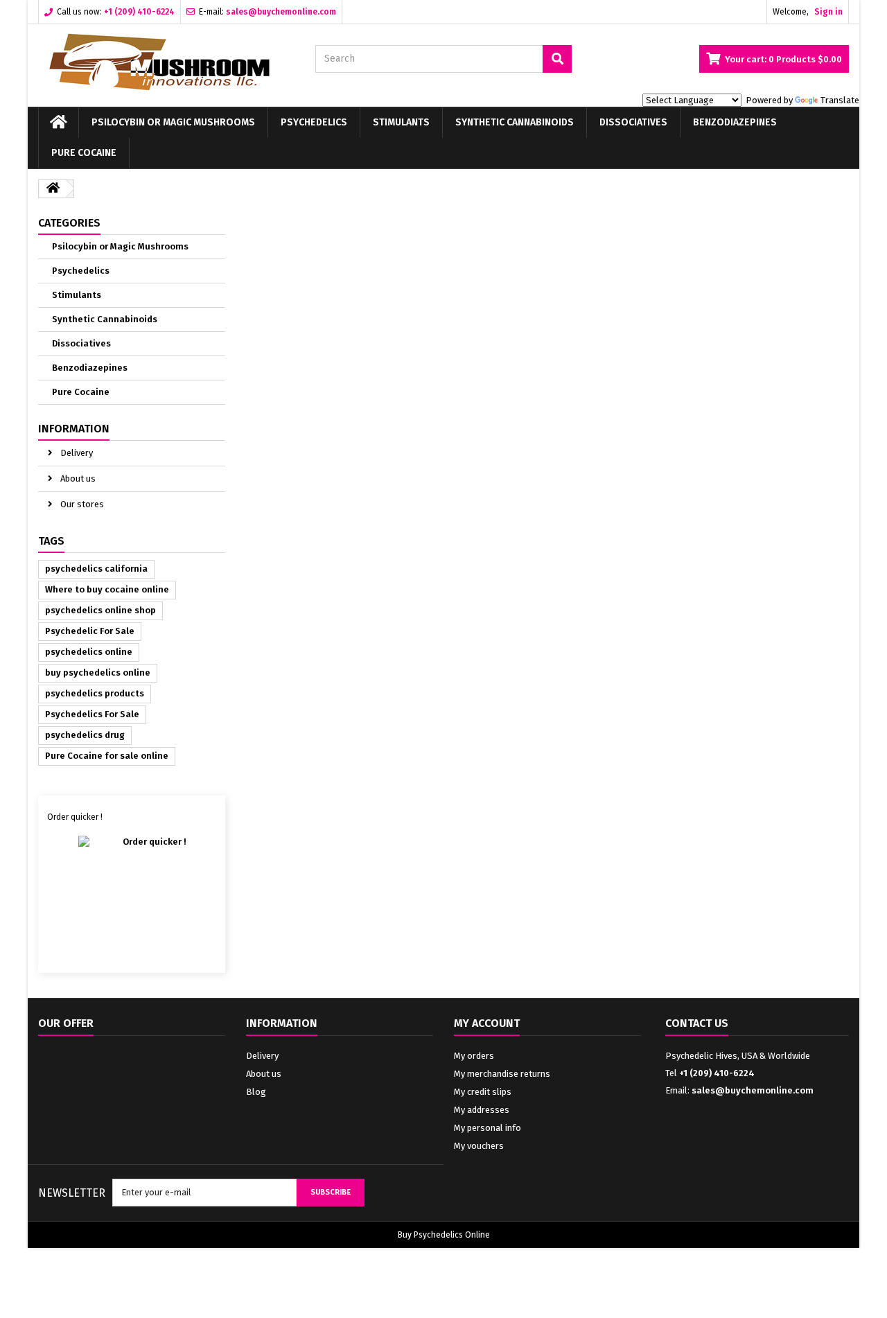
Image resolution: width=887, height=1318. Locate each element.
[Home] (58, 122)
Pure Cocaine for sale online (106, 755)
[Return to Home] (52, 188)
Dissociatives (633, 122)
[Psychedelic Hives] (166, 62)
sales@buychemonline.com (753, 1090)
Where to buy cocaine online (107, 589)
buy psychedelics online (97, 672)
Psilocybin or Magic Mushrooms (173, 122)
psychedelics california (96, 568)
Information (73, 428)
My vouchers (479, 1146)
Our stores (81, 504)
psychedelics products (94, 693)
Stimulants (401, 122)
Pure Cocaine (83, 153)
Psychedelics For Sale (92, 714)
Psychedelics (314, 122)
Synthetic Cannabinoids (514, 122)
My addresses (481, 1110)
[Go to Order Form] (132, 892)
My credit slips (482, 1092)
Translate (839, 100)
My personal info (487, 1128)
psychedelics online (88, 652)
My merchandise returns (502, 1074)
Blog (256, 1092)
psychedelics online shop (100, 610)
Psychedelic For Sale (89, 631)
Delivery (75, 453)
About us (77, 478)
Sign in (828, 12)
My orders (474, 1056)
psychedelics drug (85, 735)
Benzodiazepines (735, 122)
